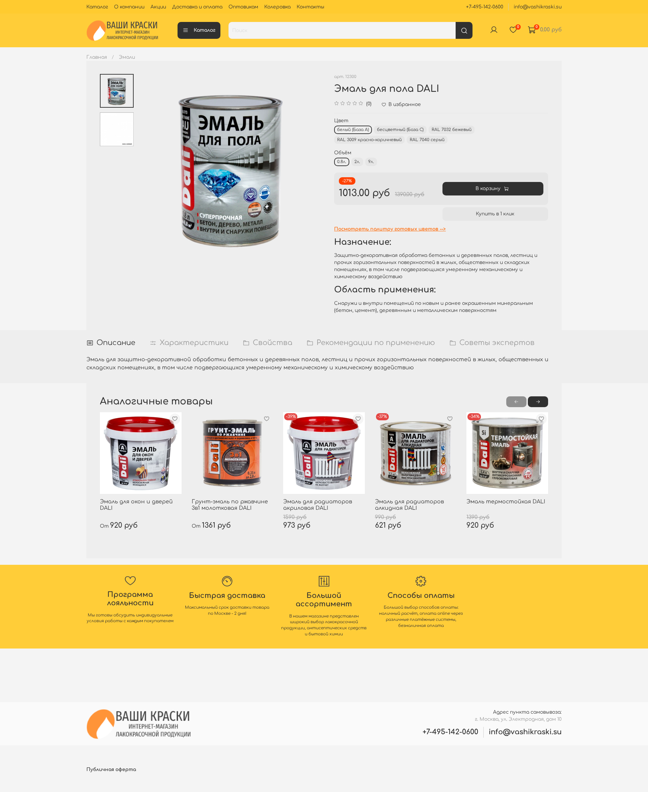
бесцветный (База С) (400, 129)
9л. (371, 161)
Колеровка (277, 6)
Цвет (341, 120)
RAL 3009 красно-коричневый (369, 139)
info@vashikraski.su (538, 6)
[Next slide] (312, 167)
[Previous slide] (149, 167)
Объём (342, 152)
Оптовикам (243, 6)
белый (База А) (353, 129)
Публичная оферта (111, 769)
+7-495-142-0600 (484, 6)
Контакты (310, 6)
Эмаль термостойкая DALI (505, 501)
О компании (129, 6)
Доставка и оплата (197, 6)
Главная (96, 57)
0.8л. (341, 161)
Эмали (127, 57)
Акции (158, 6)
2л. (357, 161)
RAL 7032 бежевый (451, 129)
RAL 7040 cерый (427, 139)
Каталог (97, 6)
